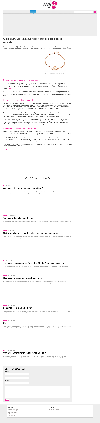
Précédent (32, 178)
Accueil (6, 12)
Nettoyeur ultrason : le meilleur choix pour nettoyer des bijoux (30, 233)
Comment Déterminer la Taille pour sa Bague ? (24, 353)
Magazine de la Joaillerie (13, 409)
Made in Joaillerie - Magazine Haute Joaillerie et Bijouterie (50, 4)
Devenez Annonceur (53, 410)
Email (12, 376)
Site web (7, 380)
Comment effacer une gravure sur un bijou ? (23, 188)
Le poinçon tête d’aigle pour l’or (17, 308)
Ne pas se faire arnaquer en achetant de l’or (23, 278)
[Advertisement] (50, 25)
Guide (33, 12)
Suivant (44, 178)
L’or (4, 323)
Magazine (15, 12)
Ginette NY (11, 88)
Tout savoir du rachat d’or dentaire (18, 218)
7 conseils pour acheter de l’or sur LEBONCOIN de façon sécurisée (33, 263)
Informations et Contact (54, 409)
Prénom (8, 371)
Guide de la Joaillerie (12, 412)
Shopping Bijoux (11, 415)
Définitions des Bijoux (13, 413)
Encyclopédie (24, 12)
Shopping (41, 12)
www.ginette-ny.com (8, 149)
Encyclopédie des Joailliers (14, 410)
